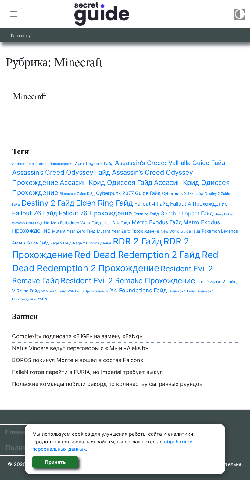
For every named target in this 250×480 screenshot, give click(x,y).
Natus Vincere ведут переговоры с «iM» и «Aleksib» (80, 348)
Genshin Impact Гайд (186, 213)
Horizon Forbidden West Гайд (72, 222)
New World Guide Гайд (180, 231)
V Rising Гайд (26, 290)
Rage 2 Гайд (61, 243)
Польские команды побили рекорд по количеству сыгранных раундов (107, 384)
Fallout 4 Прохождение (199, 204)
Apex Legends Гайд (94, 163)
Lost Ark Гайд (116, 222)
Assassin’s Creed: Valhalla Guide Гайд (170, 163)
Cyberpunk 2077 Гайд (182, 193)
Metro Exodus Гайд (157, 222)
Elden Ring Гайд (104, 202)
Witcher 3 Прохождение (88, 291)
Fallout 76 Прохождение (95, 213)
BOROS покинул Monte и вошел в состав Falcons (77, 360)
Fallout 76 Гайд (34, 213)
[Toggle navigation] (13, 14)
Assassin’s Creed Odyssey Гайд (61, 172)
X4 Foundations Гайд (138, 290)
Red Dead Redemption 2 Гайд (137, 254)
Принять (55, 462)
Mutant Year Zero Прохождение (128, 231)
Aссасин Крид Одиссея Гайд (106, 182)
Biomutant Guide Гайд (77, 194)
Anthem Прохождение (54, 164)
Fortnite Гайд (146, 213)
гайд (42, 298)
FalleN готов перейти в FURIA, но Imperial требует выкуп (87, 372)
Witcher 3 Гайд (53, 291)
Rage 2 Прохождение (92, 243)
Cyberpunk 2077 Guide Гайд (128, 193)
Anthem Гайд (23, 164)
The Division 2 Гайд (217, 281)
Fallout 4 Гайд (151, 204)
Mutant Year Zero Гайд (73, 231)
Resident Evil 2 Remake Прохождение (128, 280)
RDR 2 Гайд (137, 241)
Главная (19, 35)
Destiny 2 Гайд (47, 202)
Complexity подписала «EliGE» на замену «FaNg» (77, 336)
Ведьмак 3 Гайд (182, 291)
